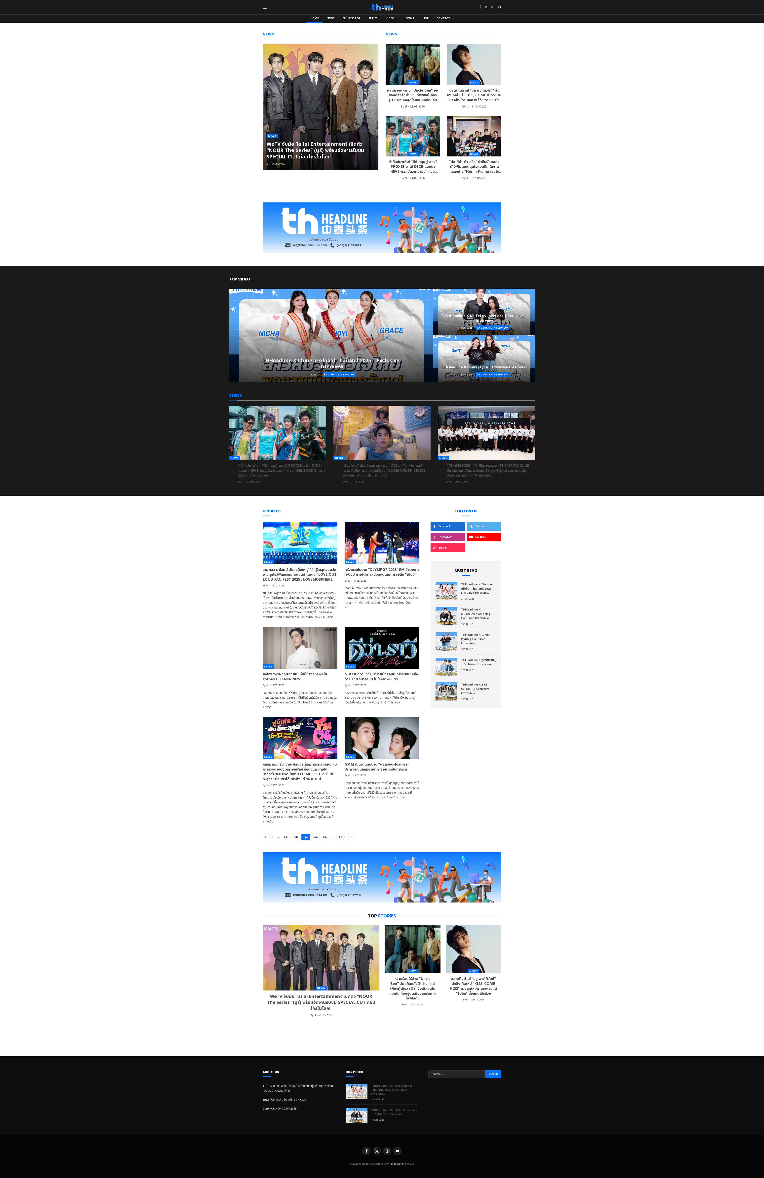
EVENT (409, 18)
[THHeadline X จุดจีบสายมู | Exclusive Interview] (446, 667)
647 (325, 837)
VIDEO (390, 18)
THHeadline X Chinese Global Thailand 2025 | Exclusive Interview (331, 364)
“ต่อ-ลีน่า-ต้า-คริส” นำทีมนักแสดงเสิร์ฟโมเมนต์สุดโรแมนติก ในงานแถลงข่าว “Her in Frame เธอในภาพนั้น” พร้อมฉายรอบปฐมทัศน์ (474, 167)
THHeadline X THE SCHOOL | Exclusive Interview (475, 689)
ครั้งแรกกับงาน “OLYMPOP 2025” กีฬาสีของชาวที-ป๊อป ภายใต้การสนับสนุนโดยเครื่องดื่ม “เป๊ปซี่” (382, 572)
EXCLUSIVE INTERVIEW (339, 374)
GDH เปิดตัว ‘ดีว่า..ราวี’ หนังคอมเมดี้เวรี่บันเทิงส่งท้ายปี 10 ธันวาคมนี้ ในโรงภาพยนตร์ (381, 677)
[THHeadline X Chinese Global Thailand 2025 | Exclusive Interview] (331, 335)
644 (296, 837)
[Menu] (265, 7)
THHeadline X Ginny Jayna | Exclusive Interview (484, 367)
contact (443, 18)
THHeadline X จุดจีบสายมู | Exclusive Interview (478, 662)
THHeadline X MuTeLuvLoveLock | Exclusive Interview (484, 318)
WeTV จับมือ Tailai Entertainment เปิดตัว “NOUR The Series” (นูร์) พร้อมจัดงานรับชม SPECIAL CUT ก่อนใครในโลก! (315, 150)
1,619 (342, 837)
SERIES (373, 18)
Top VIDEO (239, 279)
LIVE (425, 18)
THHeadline (396, 1164)
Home (314, 18)
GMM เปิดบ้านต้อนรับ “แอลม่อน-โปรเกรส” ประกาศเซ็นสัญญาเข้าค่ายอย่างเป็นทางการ (377, 767)
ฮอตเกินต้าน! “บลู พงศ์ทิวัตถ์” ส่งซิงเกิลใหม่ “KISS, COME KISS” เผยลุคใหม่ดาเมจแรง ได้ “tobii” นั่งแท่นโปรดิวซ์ (474, 95)
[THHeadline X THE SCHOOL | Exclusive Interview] (446, 691)
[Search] (499, 7)
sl (268, 164)
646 (315, 837)
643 (286, 837)
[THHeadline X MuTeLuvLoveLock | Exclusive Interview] (484, 312)
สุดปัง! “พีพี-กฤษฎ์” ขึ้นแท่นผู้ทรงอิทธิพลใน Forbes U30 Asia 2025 (295, 677)
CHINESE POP (351, 18)
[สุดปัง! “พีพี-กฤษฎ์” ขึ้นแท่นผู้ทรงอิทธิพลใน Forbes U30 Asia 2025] (300, 648)
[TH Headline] (382, 7)
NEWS (331, 18)
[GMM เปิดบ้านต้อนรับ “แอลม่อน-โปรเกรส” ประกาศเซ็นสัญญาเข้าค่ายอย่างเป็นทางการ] (382, 738)
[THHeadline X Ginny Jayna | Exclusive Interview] (484, 358)
